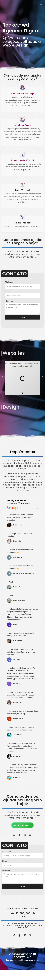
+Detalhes (9, 301)
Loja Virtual (22, 190)
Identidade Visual (22, 160)
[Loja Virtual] (22, 184)
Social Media (22, 222)
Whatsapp (9, 282)
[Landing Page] (22, 119)
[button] (2, 376)
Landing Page (22, 125)
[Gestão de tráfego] (22, 87)
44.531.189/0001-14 (23, 913)
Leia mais (10, 751)
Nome (7, 291)
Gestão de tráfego (22, 93)
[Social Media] (22, 216)
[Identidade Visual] (22, 154)
